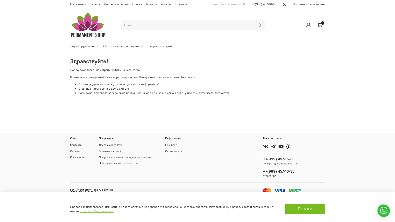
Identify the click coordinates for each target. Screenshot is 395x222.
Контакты (181, 4)
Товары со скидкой (159, 46)
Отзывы (137, 4)
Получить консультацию (309, 4)
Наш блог (171, 145)
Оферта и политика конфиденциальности (125, 157)
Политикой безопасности (97, 211)
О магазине (77, 157)
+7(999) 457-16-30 (264, 4)
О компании (78, 4)
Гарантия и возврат (158, 4)
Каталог (95, 4)
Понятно (305, 209)
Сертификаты (173, 151)
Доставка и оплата (116, 4)
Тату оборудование (82, 46)
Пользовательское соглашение (118, 163)
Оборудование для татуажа (121, 46)
